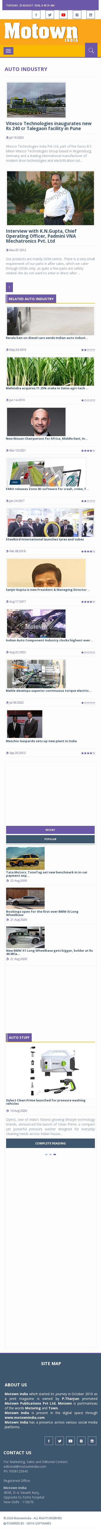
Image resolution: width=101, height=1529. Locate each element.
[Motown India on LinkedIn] (90, 14)
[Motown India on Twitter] (50, 14)
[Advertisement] (50, 792)
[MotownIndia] (50, 32)
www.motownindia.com (25, 1417)
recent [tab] (50, 830)
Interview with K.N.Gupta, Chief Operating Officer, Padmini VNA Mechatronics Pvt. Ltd (41, 236)
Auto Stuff (19, 1037)
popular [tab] (50, 839)
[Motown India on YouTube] (63, 14)
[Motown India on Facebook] (36, 14)
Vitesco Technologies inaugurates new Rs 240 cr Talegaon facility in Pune (49, 125)
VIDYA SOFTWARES (39, 1523)
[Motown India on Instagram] (77, 14)
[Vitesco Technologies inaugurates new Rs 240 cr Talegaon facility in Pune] (36, 99)
